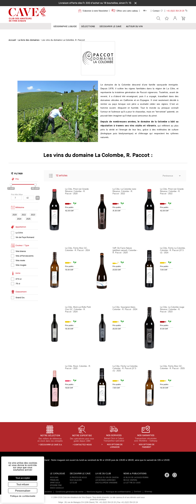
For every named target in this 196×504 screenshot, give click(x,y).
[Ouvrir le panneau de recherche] (158, 18)
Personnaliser (22, 490)
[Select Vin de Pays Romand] (12, 237)
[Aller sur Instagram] (174, 475)
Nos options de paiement (146, 446)
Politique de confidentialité (118, 492)
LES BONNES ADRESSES (105, 480)
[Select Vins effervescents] (12, 255)
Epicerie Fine (56, 485)
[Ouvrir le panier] (183, 18)
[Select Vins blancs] (12, 251)
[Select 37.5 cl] (12, 279)
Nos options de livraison (115, 446)
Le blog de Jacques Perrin (135, 478)
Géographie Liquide (65, 26)
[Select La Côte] (12, 232)
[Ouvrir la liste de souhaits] (167, 18)
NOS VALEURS (76, 480)
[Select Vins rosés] (12, 260)
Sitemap (148, 492)
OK (37, 198)
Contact (137, 492)
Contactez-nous (83, 445)
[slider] (11, 184)
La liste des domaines (29, 40)
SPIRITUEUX (55, 483)
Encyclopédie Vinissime (106, 483)
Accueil (12, 40)
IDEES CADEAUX (57, 488)
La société (47, 492)
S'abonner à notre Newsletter (95, 11)
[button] (175, 18)
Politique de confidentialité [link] (22, 496)
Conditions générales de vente (69, 492)
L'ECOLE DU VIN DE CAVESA (107, 478)
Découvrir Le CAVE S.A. (51, 445)
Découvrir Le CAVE (110, 26)
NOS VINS (54, 478)
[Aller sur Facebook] (167, 475)
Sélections (88, 26)
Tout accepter (22, 478)
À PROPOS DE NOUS (78, 478)
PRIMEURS (54, 480)
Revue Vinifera (130, 480)
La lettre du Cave (132, 483)
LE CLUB (73, 483)
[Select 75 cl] (12, 283)
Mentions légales (94, 492)
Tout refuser (22, 484)
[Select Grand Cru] (12, 297)
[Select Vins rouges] (12, 265)
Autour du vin (134, 26)
